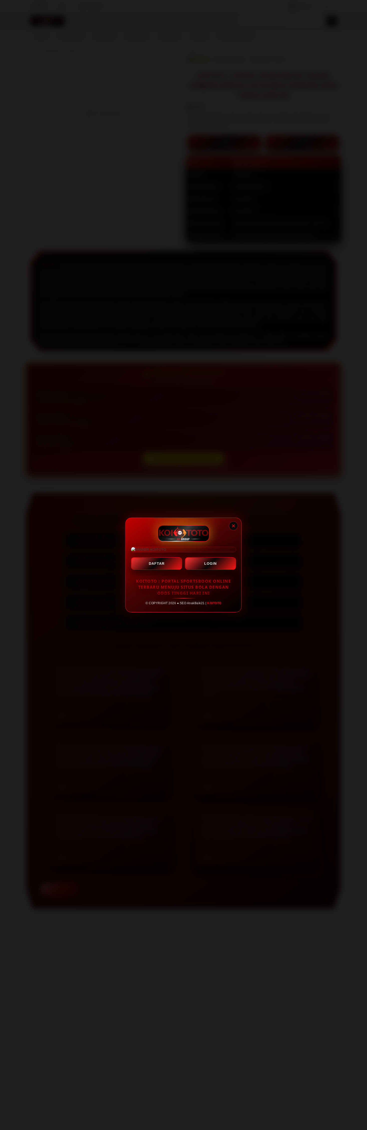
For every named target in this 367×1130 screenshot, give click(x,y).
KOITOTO (214, 603)
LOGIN (210, 563)
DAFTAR (157, 563)
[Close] (233, 525)
